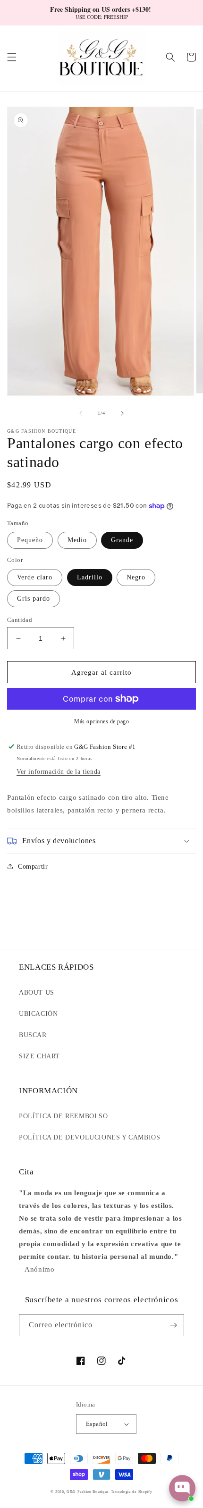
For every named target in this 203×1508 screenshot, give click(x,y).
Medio (77, 540)
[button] (11, 57)
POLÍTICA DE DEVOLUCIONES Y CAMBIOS (89, 1137)
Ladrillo (89, 577)
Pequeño (30, 540)
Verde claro (34, 577)
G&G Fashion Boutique (88, 1492)
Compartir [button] (33, 866)
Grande (122, 540)
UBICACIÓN (38, 1013)
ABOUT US (36, 992)
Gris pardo (33, 598)
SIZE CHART (39, 1056)
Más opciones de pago (101, 721)
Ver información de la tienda (59, 771)
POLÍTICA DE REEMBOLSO (63, 1116)
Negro (136, 577)
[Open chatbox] (182, 1488)
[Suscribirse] (173, 1325)
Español (97, 1423)
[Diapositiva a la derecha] (122, 413)
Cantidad (19, 619)
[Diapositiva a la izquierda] (80, 413)
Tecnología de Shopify (131, 1492)
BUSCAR (33, 1035)
